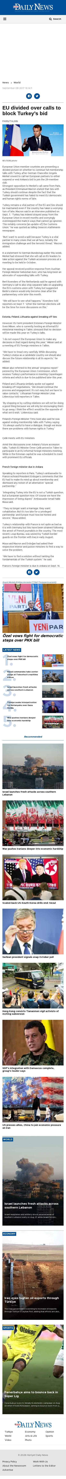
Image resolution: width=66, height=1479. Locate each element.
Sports (49, 1436)
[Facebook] (29, 96)
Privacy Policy (9, 1462)
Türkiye (9, 1432)
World (17, 83)
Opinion (50, 1432)
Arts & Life (31, 1436)
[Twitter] (37, 96)
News (5, 83)
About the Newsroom (14, 1466)
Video (8, 1440)
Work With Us (40, 1462)
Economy (30, 1432)
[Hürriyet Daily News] (33, 7)
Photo (28, 1440)
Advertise (7, 1470)
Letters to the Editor (44, 1466)
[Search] (50, 19)
